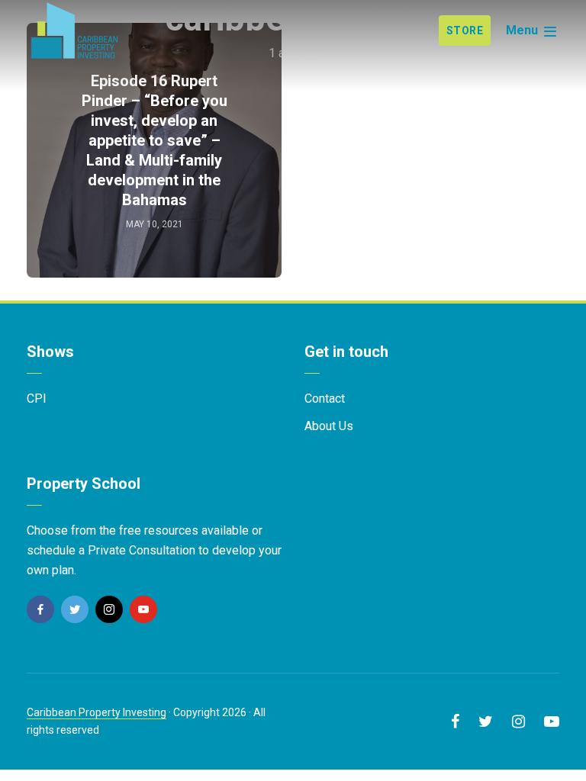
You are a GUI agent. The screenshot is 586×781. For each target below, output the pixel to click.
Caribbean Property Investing (96, 712)
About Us (328, 426)
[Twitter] (75, 609)
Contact (324, 398)
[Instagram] (109, 609)
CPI (37, 398)
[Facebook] (40, 609)
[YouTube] (143, 609)
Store (465, 30)
